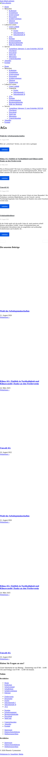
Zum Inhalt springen (7, 1)
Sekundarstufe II (19, 35)
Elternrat (12, 21)
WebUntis (12, 55)
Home (6, 7)
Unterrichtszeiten (15, 59)
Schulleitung (13, 13)
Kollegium (12, 11)
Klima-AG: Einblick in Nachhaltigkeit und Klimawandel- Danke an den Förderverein (19, 382)
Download (12, 53)
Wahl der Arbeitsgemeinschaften (12, 136)
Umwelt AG (4, 187)
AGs (10, 37)
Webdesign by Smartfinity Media (11, 754)
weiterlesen (5, 149)
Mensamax (13, 57)
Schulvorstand (14, 15)
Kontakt (7, 63)
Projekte (12, 39)
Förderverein (13, 23)
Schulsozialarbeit (15, 41)
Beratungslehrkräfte (16, 43)
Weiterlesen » (4, 317)
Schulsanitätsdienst (7, 215)
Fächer (15, 31)
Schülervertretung (15, 19)
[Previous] (3, 241)
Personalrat (13, 17)
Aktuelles (7, 61)
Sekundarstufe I (18, 33)
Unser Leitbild (14, 27)
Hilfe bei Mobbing (15, 45)
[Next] (45, 241)
